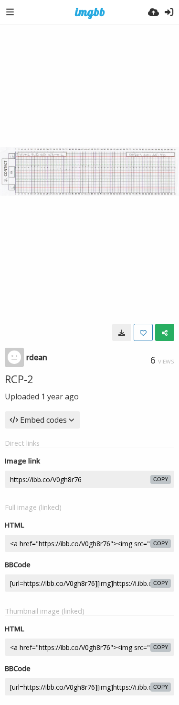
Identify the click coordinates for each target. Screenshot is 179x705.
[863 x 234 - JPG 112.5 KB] (121, 332)
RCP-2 (19, 379)
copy (160, 479)
